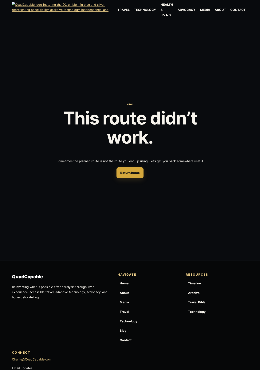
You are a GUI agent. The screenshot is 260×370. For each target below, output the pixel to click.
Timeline (194, 283)
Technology (128, 321)
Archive (194, 293)
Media (124, 302)
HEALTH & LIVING (167, 10)
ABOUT (220, 10)
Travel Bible (197, 302)
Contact (126, 340)
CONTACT (238, 10)
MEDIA (205, 10)
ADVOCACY (186, 10)
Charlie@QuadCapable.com (32, 359)
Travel (124, 312)
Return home (130, 173)
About (124, 293)
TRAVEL (123, 10)
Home (124, 283)
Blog (123, 330)
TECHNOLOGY (145, 10)
